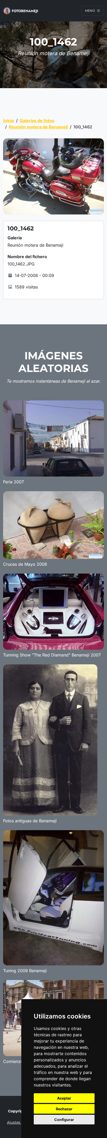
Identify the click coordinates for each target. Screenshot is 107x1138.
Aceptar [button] (64, 1098)
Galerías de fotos (37, 120)
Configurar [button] (64, 1119)
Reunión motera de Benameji (38, 126)
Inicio (8, 120)
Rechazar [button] (64, 1109)
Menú (90, 11)
